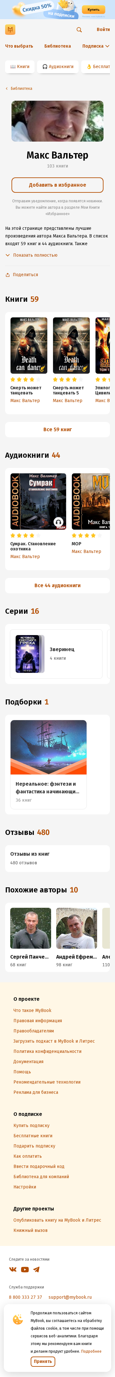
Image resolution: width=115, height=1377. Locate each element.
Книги (23, 66)
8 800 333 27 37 (25, 1297)
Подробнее (91, 1351)
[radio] (12, 380)
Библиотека (57, 46)
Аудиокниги (61, 66)
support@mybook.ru (70, 1297)
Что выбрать (19, 46)
